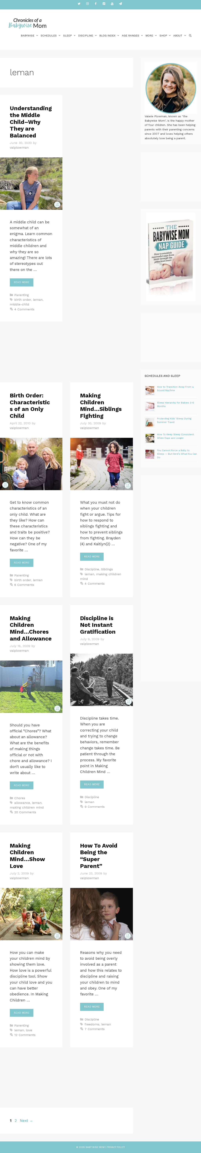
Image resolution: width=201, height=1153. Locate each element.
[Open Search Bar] (190, 35)
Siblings (107, 569)
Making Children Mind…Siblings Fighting (101, 405)
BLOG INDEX (107, 35)
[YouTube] (112, 3)
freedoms (92, 1024)
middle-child (19, 304)
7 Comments (95, 1029)
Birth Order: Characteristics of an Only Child (30, 405)
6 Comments (24, 585)
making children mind (27, 807)
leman (38, 300)
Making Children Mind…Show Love (27, 855)
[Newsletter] (120, 3)
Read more (21, 282)
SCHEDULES (49, 35)
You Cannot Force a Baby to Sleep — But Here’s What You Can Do (177, 454)
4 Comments (24, 309)
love (29, 1030)
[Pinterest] (103, 3)
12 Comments (25, 1035)
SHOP (163, 35)
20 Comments (25, 812)
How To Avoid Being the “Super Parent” (98, 855)
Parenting (21, 295)
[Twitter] (79, 3)
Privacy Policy (116, 1147)
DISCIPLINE (85, 35)
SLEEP (67, 35)
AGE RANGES (130, 35)
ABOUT (177, 35)
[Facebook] (95, 3)
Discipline (92, 569)
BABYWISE (27, 35)
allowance (22, 803)
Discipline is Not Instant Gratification (98, 625)
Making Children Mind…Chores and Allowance (31, 628)
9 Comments (95, 807)
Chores (19, 798)
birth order (22, 300)
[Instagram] (87, 3)
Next (26, 1120)
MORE (149, 35)
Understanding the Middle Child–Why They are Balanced (31, 122)
